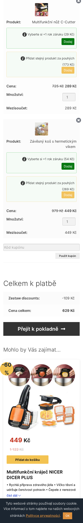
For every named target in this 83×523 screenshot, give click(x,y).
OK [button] (67, 515)
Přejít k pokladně (38, 329)
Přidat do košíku (27, 460)
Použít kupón (67, 256)
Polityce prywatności (43, 515)
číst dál (12, 495)
